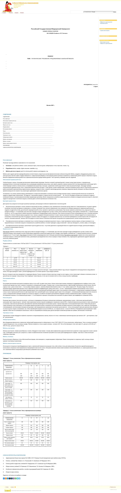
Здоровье (16, 12)
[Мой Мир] (8, 478)
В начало (11, 12)
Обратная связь (113, 487)
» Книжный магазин (104, 23)
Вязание (22, 12)
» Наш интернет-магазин (104, 42)
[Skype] (17, 478)
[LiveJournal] (12, 478)
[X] (10, 478)
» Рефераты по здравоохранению (106, 22)
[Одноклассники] (6, 478)
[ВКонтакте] (4, 478)
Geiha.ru (115, 489)
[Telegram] (19, 478)
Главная (4, 12)
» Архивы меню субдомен (104, 30)
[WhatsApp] (15, 478)
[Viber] (13, 478)
